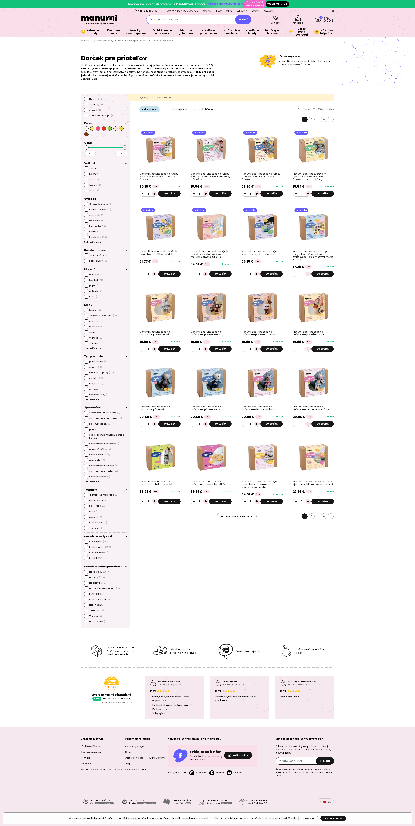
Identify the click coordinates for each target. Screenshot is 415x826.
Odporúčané (149, 109)
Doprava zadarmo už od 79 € (182, 10)
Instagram (201, 772)
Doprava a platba (91, 752)
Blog (219, 10)
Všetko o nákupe (90, 746)
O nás (229, 10)
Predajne (268, 10)
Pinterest (220, 772)
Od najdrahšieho (203, 109)
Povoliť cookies (333, 818)
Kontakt (207, 10)
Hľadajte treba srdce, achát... (165, 19)
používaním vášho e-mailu (314, 769)
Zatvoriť (411, 4)
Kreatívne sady (105, 40)
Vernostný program (248, 10)
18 (324, 119)
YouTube (237, 772)
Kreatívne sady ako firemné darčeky (101, 769)
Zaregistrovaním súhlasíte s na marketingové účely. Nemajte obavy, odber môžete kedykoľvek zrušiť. (304, 772)
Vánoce (145, 72)
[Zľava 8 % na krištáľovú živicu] (207, 4)
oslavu (132, 72)
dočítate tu (290, 818)
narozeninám (116, 72)
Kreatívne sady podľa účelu (132, 40)
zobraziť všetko (124, 702)
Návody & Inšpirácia (136, 769)
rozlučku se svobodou (180, 72)
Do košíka (169, 193)
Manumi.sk (86, 40)
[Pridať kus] (154, 193)
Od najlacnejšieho (177, 109)
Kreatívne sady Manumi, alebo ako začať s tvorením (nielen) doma (306, 63)
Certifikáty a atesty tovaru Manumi (145, 757)
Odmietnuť (308, 818)
